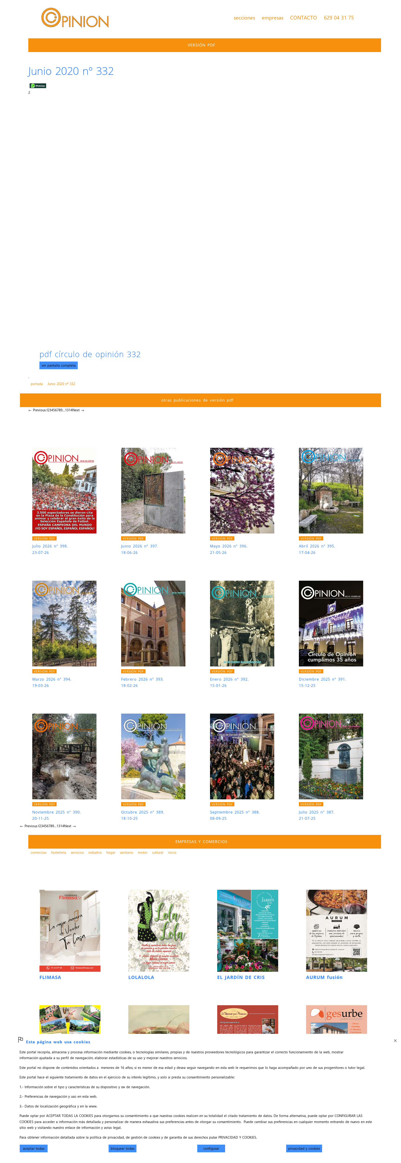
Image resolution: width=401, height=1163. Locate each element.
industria (95, 852)
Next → (78, 410)
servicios (77, 852)
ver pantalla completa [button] (59, 365)
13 (67, 410)
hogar (110, 852)
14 (70, 410)
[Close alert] (395, 1039)
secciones (244, 17)
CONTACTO (303, 17)
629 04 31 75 (339, 17)
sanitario (126, 852)
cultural (157, 852)
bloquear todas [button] (122, 1148)
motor (142, 852)
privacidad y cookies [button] (304, 1148)
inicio (172, 852)
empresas (272, 17)
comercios (38, 852)
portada (37, 383)
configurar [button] (211, 1148)
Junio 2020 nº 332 (61, 383)
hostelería (58, 852)
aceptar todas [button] (33, 1148)
